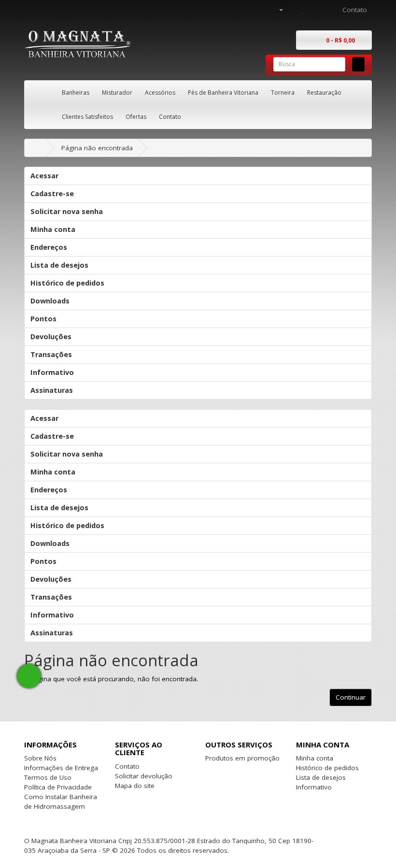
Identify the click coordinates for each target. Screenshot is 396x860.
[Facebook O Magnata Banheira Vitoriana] (318, 840)
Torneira (283, 92)
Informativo (52, 372)
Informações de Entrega (61, 767)
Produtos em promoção (242, 758)
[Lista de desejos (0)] (303, 9)
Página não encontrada (97, 147)
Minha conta (52, 229)
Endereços (48, 247)
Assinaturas (51, 390)
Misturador (117, 92)
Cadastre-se (52, 193)
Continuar (351, 697)
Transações (51, 354)
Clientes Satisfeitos (87, 117)
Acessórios (160, 92)
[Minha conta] (277, 9)
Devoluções (50, 336)
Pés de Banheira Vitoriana (223, 92)
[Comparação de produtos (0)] (292, 9)
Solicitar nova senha (66, 211)
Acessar (44, 175)
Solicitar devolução (143, 776)
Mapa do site (135, 785)
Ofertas (136, 117)
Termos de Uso (47, 777)
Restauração (324, 92)
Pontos (43, 318)
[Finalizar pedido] (325, 9)
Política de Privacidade (58, 787)
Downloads (50, 300)
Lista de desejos (59, 265)
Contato (170, 117)
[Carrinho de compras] (313, 9)
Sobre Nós (40, 758)
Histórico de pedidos (67, 282)
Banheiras (75, 92)
